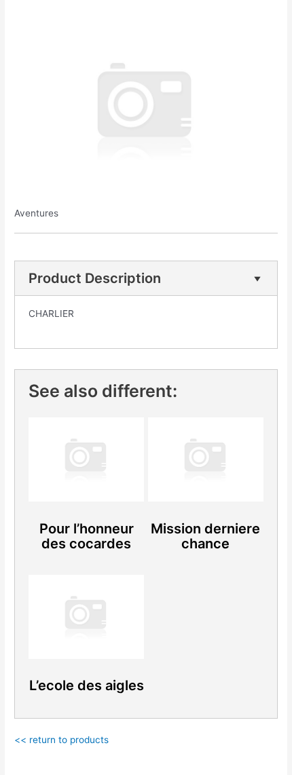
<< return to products (61, 739)
